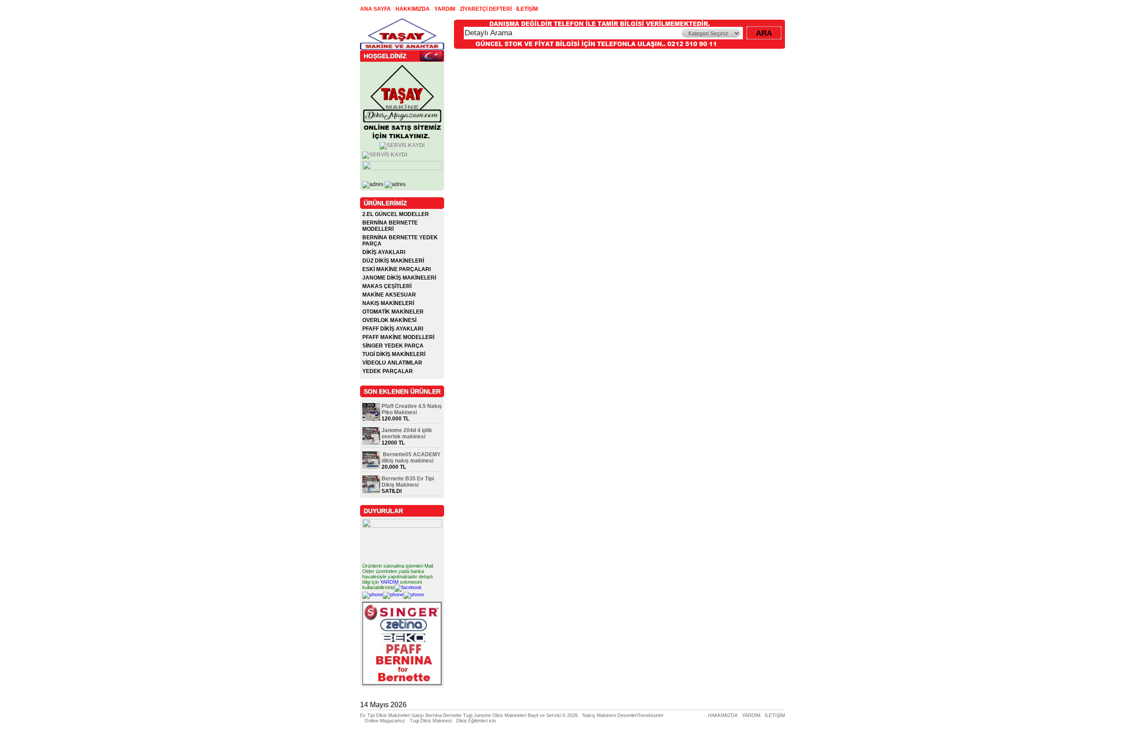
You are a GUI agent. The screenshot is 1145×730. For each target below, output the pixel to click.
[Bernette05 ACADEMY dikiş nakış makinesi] (371, 467)
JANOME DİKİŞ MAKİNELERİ (399, 278)
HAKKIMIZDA (723, 715)
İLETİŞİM (775, 715)
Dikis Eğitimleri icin (476, 720)
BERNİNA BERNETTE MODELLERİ (390, 226)
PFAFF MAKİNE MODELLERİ (398, 337)
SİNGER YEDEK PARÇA (393, 346)
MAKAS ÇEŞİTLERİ (386, 286)
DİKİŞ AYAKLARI (383, 252)
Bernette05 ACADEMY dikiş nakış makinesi (411, 457)
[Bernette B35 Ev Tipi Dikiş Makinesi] (371, 491)
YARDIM (389, 582)
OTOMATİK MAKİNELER (393, 312)
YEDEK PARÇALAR (387, 371)
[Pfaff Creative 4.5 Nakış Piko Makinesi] (371, 419)
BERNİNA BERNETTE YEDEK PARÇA (400, 240)
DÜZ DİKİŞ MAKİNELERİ (393, 261)
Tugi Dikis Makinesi (431, 720)
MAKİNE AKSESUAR (389, 295)
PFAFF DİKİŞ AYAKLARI (392, 329)
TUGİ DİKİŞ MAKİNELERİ (393, 354)
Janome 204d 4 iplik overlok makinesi (407, 433)
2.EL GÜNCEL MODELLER (395, 214)
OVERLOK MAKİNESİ (389, 320)
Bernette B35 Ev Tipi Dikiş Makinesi (408, 481)
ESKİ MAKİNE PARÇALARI (396, 269)
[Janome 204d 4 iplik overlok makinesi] (371, 443)
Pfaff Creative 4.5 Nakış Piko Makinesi (412, 409)
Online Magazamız (385, 720)
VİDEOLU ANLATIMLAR (392, 363)
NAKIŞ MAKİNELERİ (388, 303)
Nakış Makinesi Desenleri (610, 715)
